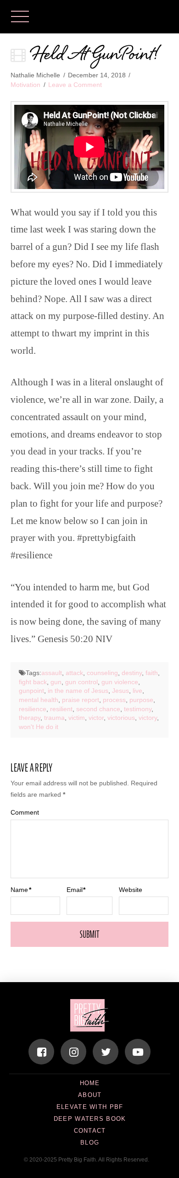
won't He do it (38, 726)
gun (56, 682)
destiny (132, 672)
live (137, 690)
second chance (98, 709)
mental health (38, 699)
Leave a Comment (75, 84)
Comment (25, 812)
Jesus (120, 690)
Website (130, 889)
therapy (29, 717)
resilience (32, 709)
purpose (141, 699)
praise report (80, 699)
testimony (137, 709)
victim (76, 717)
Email (76, 889)
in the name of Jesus (78, 690)
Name (21, 889)
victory (148, 717)
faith (151, 672)
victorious (121, 717)
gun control (81, 682)
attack (74, 672)
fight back (33, 682)
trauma (54, 717)
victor (96, 717)
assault (51, 672)
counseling (102, 672)
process (114, 699)
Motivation (25, 84)
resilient (61, 709)
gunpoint (31, 690)
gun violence (119, 682)
